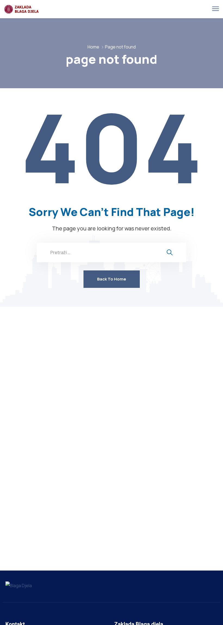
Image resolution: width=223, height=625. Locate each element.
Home (93, 47)
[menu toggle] (215, 8)
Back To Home (111, 279)
